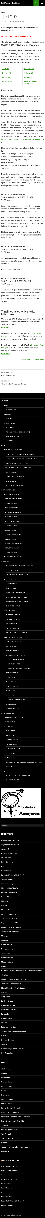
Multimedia (8, 726)
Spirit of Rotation (7, 1001)
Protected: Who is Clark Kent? (12, 875)
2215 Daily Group (10, 552)
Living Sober (11, 704)
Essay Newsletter (12, 584)
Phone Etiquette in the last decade (13, 988)
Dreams (4, 905)
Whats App (10, 427)
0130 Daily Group (10, 503)
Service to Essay (7, 884)
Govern (4, 1044)
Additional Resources (9, 1010)
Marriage (4, 936)
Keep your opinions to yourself (12, 1049)
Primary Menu (42, 3)
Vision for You (6, 871)
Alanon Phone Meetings (13, 780)
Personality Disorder (9, 897)
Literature (5, 561)
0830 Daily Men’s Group (12, 534)
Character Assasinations (10, 931)
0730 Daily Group (10, 526)
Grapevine (10, 695)
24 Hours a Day (11, 624)
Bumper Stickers (10, 722)
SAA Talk (9, 766)
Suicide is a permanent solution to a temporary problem (21, 971)
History (4, 1036)
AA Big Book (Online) (16, 659)
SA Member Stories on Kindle (17, 601)
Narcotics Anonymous (12, 557)
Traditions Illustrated (9, 918)
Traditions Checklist (16, 700)
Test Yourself (11, 472)
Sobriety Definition (11, 579)
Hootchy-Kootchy (8, 373)
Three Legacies (6, 953)
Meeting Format (7, 1099)
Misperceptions (7, 962)
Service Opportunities (14, 485)
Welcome (5, 401)
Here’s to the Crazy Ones (10, 840)
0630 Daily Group (10, 517)
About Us (4, 445)
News (3, 12)
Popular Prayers (12, 570)
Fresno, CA (6, 77)
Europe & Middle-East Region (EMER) (20, 454)
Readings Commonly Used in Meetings (18, 566)
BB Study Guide (14, 664)
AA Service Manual (13, 708)
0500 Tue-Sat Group (11, 508)
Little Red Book (12, 686)
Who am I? (5, 849)
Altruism (4, 975)
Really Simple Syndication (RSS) (18, 432)
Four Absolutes (7, 862)
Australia (5, 69)
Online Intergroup (13, 642)
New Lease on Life (8, 949)
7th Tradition (11, 410)
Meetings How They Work (11, 888)
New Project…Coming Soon (32, 359)
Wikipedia (10, 441)
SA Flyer (9, 418)
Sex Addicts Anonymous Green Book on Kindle (24, 762)
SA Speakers (10, 731)
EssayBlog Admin (20, 21)
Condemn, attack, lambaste (11, 927)
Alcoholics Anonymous (13, 637)
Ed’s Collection (12, 740)
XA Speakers (10, 753)
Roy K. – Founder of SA (9, 923)
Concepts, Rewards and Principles (14, 979)
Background (11, 481)
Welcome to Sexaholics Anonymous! (14, 1147)
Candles (4, 992)
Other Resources (8, 713)
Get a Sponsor (11, 646)
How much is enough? (9, 853)
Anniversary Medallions (13, 717)
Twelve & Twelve (12, 673)
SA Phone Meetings (10, 3)
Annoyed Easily (7, 957)
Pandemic (5, 1014)
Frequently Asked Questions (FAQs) (17, 468)
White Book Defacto (12, 494)
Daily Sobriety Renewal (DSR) (17, 575)
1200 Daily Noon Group (12, 543)
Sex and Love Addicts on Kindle (18, 775)
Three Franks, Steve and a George (13, 382)
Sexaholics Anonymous (13, 450)
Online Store (11, 588)
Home (6, 405)
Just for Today (9, 610)
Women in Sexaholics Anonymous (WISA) (21, 459)
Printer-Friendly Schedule (11, 1108)
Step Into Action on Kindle (16, 597)
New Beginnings (7, 1053)
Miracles (4, 901)
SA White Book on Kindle (15, 592)
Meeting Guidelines (8, 914)
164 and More (11, 682)
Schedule (7, 414)
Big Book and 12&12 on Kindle (19, 668)
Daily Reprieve (11, 744)
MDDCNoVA (7, 81)
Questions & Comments (15, 476)
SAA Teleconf (9, 758)
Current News (9, 423)
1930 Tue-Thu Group (11, 548)
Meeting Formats (8, 490)
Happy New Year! (7, 944)
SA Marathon (6, 858)
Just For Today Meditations (16, 633)
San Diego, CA (29, 77)
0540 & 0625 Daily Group (12, 512)
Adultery (4, 940)
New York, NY (29, 69)
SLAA (5, 771)
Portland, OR (28, 73)
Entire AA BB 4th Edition (15, 655)
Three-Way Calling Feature (11, 984)
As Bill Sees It (11, 691)
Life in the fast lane (8, 1005)
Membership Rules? (8, 910)
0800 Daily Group (10, 530)
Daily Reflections (13, 619)
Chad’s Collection (13, 749)
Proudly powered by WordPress (11, 1215)
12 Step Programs (12, 436)
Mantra (4, 1023)
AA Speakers (10, 735)
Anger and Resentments (10, 845)
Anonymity (5, 966)
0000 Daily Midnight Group (14, 499)
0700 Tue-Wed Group (11, 521)
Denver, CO (6, 73)
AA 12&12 (11, 677)
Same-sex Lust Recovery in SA (17, 463)
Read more (5, 327)
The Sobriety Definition (9, 1138)
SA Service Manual (13, 606)
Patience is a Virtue (8, 1027)
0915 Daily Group (10, 539)
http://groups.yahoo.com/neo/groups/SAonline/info (22, 139)
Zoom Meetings (7, 879)
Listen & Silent (6, 1018)
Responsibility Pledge (9, 892)
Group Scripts (6, 1086)
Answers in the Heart (14, 615)
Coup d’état (5, 997)
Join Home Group (12, 650)
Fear (3, 866)
